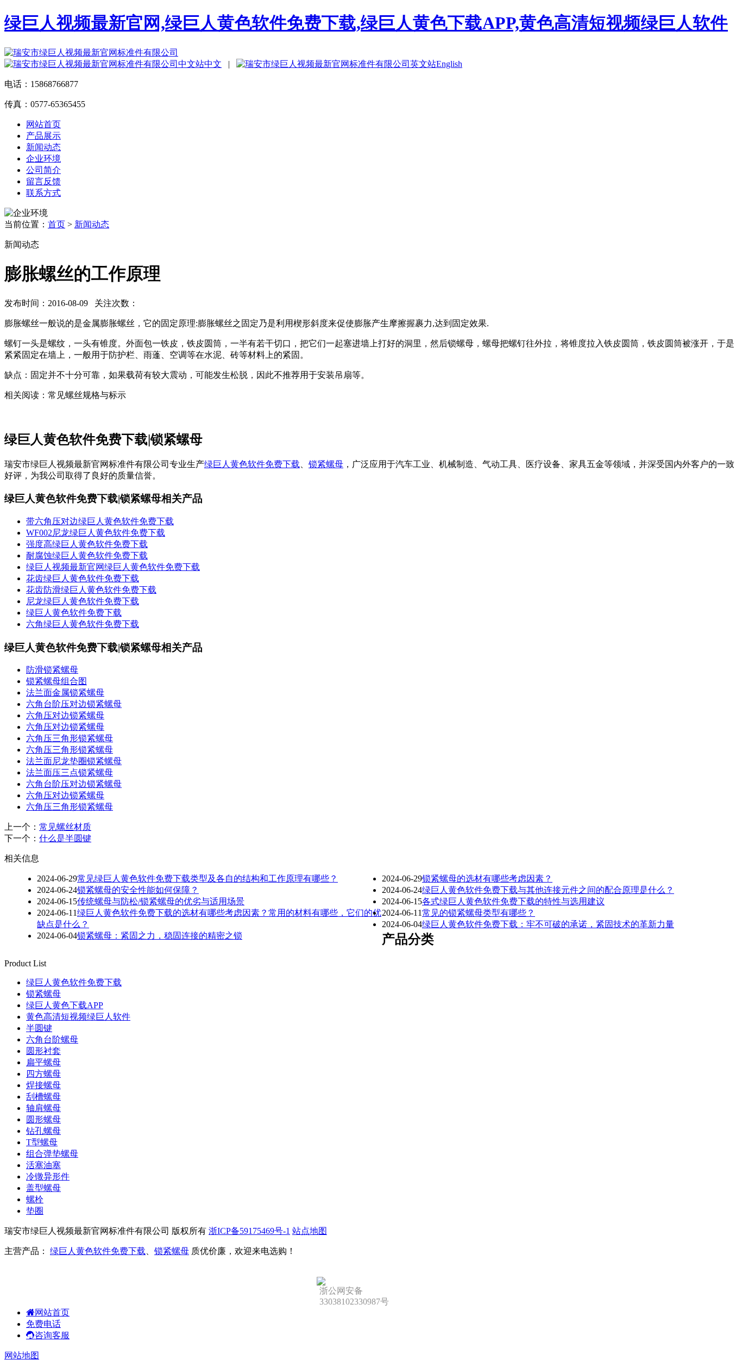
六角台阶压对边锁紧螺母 (74, 704)
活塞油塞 (43, 1165)
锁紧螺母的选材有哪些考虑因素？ (487, 878)
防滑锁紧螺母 (52, 669)
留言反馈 (43, 181)
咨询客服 (52, 1335)
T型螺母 (42, 1142)
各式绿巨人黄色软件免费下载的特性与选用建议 (513, 901)
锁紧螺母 (326, 464)
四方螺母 (43, 1073)
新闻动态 (43, 147)
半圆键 (39, 1028)
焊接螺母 (43, 1085)
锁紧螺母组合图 (56, 681)
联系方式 (43, 192)
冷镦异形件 (48, 1176)
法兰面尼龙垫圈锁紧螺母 (74, 761)
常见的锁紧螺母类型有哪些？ (478, 912)
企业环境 (43, 158)
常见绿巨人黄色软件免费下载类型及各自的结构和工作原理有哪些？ (207, 878)
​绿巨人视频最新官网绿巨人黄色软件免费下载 (113, 567)
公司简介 (43, 170)
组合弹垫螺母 (52, 1153)
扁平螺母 (43, 1062)
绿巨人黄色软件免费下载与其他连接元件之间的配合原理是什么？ (548, 890)
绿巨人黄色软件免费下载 (252, 464)
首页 (56, 224)
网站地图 (21, 1355)
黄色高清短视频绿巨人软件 (78, 1016)
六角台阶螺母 (52, 1039)
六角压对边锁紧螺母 (65, 715)
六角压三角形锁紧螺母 (69, 738)
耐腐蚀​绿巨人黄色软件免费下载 (87, 555)
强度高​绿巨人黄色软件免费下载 (87, 544)
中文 (213, 64)
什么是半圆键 (65, 838)
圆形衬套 (43, 1050)
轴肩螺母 (43, 1108)
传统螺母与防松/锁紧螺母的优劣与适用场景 (160, 901)
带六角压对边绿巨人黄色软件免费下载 (100, 521)
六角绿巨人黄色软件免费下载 (82, 624)
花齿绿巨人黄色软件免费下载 (82, 578)
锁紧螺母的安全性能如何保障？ (138, 890)
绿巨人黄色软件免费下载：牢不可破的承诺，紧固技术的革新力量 (548, 924)
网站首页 (43, 124)
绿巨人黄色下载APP (64, 1005)
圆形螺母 (43, 1119)
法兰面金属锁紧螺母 (65, 692)
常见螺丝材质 (65, 826)
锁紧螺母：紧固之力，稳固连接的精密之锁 (159, 935)
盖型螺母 (43, 1188)
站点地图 (309, 1230)
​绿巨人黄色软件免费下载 (74, 612)
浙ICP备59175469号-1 (249, 1230)
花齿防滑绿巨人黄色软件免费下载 (91, 589)
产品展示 (43, 135)
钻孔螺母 (43, 1130)
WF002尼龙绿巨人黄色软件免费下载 (95, 532)
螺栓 (34, 1199)
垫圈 (34, 1210)
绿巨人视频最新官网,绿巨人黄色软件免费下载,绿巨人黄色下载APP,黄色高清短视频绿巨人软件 (366, 23)
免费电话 (43, 1323)
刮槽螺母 (43, 1096)
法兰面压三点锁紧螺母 (69, 772)
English (449, 64)
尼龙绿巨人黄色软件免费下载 (82, 601)
